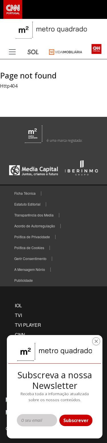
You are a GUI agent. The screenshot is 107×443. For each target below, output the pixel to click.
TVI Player (28, 325)
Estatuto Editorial (27, 204)
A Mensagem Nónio (29, 269)
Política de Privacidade (32, 237)
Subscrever (75, 420)
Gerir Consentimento (30, 258)
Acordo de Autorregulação (34, 226)
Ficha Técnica (25, 193)
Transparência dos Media (34, 215)
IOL (18, 305)
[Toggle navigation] (12, 52)
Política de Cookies (29, 247)
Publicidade (23, 280)
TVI (18, 315)
